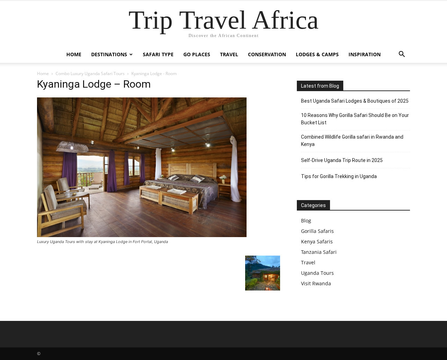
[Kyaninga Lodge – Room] (142, 235)
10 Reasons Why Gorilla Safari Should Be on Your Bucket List (355, 118)
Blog (306, 220)
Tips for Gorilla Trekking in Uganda (339, 176)
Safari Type (158, 54)
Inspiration (365, 54)
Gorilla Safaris (317, 231)
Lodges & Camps (317, 54)
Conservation (267, 54)
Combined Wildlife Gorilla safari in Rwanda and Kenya (352, 140)
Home (73, 54)
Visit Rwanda (316, 283)
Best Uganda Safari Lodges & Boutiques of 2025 (355, 101)
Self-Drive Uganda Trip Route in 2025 (342, 160)
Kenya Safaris (317, 241)
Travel (229, 54)
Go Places (196, 54)
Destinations (109, 54)
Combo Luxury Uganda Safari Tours (90, 73)
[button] (401, 55)
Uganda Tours (317, 273)
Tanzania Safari (319, 252)
